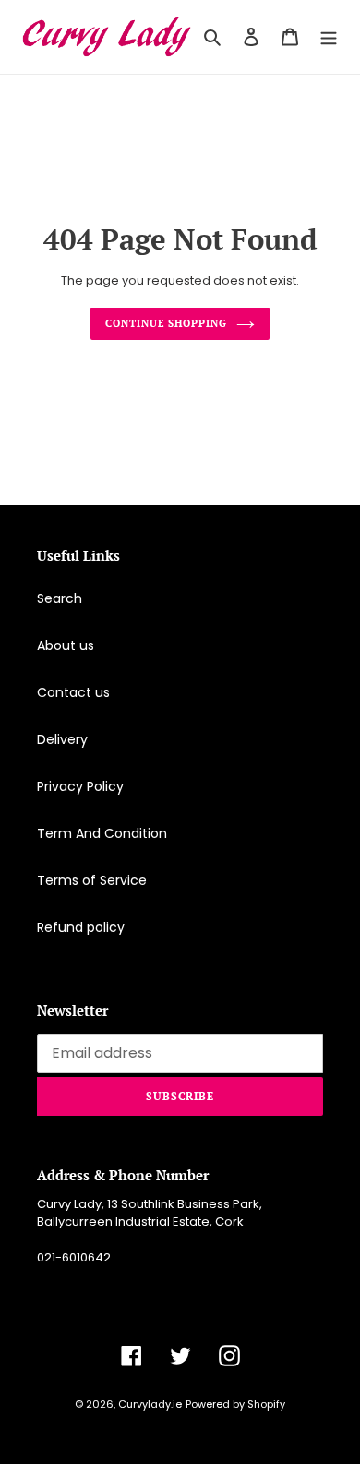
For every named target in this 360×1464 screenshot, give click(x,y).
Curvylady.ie (150, 1404)
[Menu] (328, 36)
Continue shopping (165, 323)
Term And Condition (102, 833)
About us (65, 645)
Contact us (73, 692)
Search (59, 598)
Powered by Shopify (235, 1404)
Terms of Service (92, 880)
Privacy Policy (80, 786)
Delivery (62, 739)
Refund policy (81, 927)
